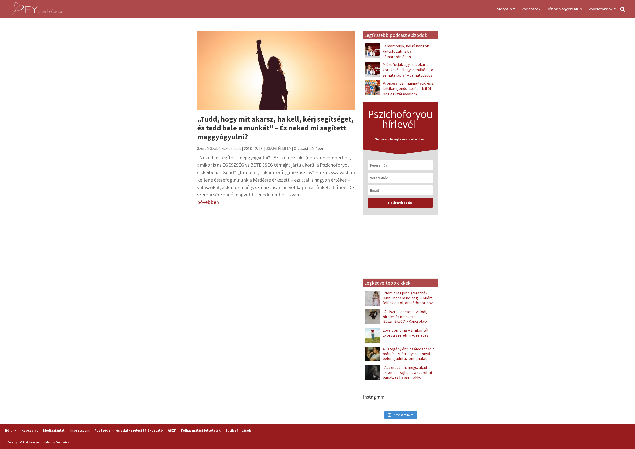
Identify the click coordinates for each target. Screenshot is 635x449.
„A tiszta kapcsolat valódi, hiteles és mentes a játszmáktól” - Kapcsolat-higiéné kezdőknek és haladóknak (396, 321)
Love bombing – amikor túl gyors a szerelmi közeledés (405, 332)
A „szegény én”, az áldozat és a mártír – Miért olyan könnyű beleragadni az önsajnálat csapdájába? (408, 356)
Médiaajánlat (54, 430)
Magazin (504, 9)
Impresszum (80, 430)
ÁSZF (172, 430)
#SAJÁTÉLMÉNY (278, 148)
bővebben (208, 202)
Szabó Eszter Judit (225, 148)
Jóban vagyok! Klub (564, 9)
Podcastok (530, 9)
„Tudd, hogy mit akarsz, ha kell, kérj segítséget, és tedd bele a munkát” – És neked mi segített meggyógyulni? (275, 127)
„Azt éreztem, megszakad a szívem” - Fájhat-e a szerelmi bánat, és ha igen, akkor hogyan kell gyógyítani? (407, 374)
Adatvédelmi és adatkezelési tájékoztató (129, 430)
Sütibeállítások (238, 430)
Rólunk (10, 430)
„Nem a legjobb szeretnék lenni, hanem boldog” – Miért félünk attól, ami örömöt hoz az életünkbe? (408, 300)
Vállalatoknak (601, 9)
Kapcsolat (29, 430)
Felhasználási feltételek (201, 430)
